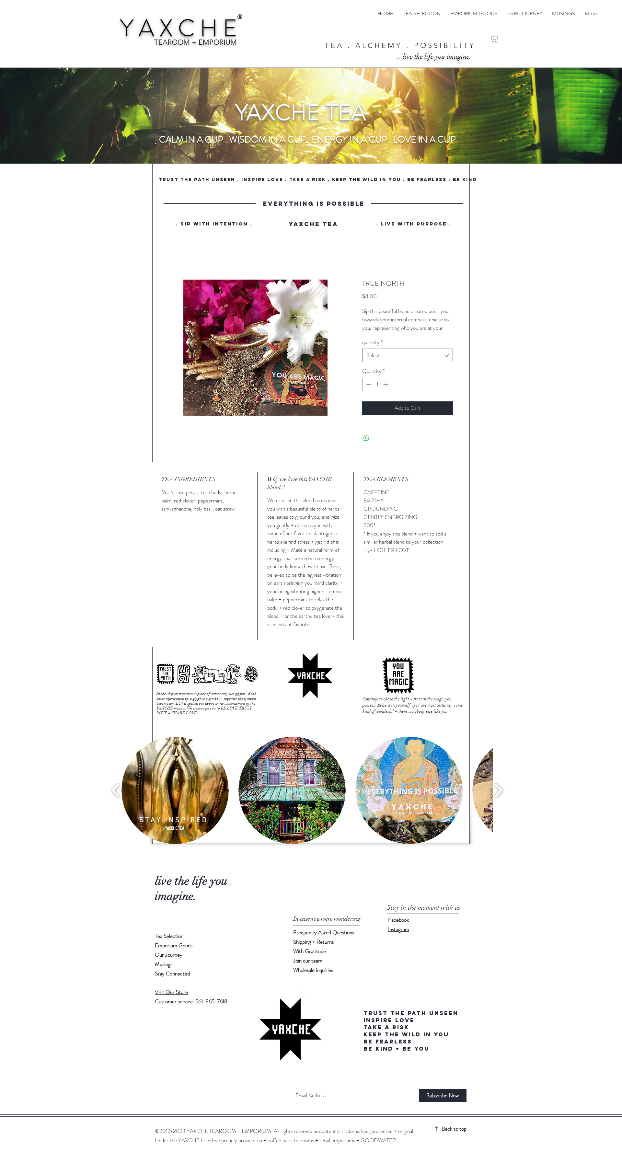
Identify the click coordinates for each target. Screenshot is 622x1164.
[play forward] (498, 798)
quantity (372, 349)
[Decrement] (368, 392)
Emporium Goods (173, 952)
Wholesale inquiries (313, 977)
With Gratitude (310, 958)
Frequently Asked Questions (323, 939)
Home (167, 256)
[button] (494, 38)
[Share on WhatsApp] (366, 446)
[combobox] (407, 363)
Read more (372, 335)
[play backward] (116, 798)
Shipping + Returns (314, 949)
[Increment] (386, 392)
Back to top (454, 1136)
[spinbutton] (377, 392)
